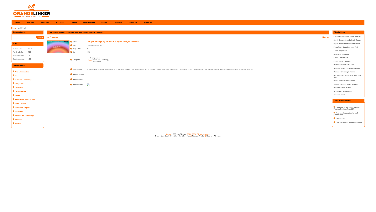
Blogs (17, 76)
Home (17, 22)
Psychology (97, 61)
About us (133, 22)
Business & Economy (23, 80)
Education (19, 88)
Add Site (30, 22)
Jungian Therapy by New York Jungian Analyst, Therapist (113, 42)
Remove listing (89, 22)
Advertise (148, 22)
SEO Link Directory (180, 134)
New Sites (45, 22)
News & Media (20, 104)
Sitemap (103, 22)
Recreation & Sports (22, 108)
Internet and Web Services (25, 100)
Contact (118, 22)
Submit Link (165, 136)
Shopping (18, 119)
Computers (19, 84)
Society (18, 123)
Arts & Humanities (22, 72)
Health (17, 96)
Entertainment (20, 92)
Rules (74, 22)
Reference (19, 111)
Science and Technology (24, 115)
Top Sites (60, 22)
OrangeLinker (95, 58)
